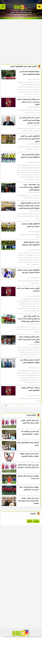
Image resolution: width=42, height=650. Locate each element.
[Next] (6, 405)
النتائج (30, 521)
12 (11, 405)
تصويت (36, 521)
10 (17, 405)
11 (14, 405)
